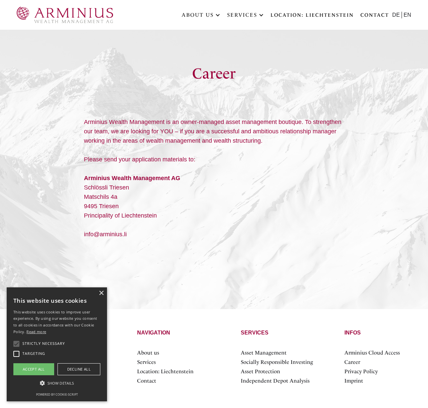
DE (396, 15)
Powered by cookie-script (57, 394)
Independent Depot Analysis (275, 381)
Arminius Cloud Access (372, 353)
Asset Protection (260, 371)
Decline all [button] (79, 369)
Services (146, 362)
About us (148, 353)
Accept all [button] (34, 369)
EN (407, 15)
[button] (201, 15)
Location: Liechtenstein (312, 15)
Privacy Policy (361, 371)
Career (352, 362)
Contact (146, 381)
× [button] (101, 293)
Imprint (353, 381)
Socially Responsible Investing (277, 362)
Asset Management (264, 353)
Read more (36, 331)
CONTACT (374, 15)
